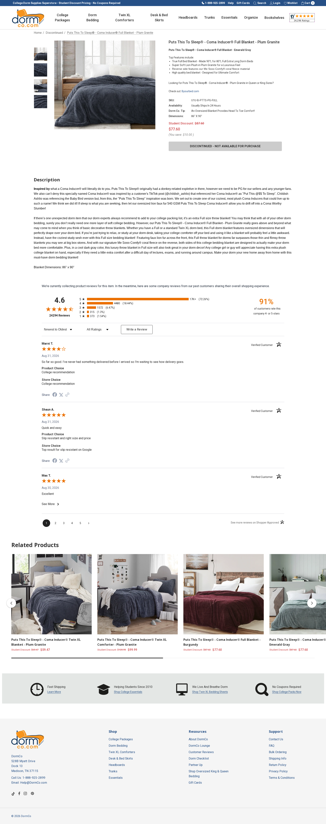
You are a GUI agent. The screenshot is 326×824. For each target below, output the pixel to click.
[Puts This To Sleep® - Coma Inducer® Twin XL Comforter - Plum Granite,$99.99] (137, 594)
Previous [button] (11, 603)
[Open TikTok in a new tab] (13, 793)
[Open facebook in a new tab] (19, 793)
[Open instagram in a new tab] (26, 793)
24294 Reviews (63, 315)
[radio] (163, 299)
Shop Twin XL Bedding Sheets (210, 691)
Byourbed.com (190, 91)
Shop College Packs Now (286, 691)
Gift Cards (243, 3)
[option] (48, 689)
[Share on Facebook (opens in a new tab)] (54, 395)
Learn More (54, 691)
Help (231, 3)
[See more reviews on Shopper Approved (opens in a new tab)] (67, 395)
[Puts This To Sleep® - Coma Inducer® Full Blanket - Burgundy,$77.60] (223, 594)
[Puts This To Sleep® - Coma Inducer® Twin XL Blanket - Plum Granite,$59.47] (51, 594)
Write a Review (136, 329)
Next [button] (312, 603)
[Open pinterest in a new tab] (33, 793)
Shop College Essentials (128, 691)
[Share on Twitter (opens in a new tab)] (61, 395)
